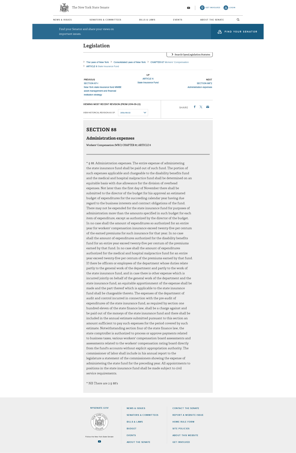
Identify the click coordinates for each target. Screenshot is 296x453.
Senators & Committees (105, 20)
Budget (131, 429)
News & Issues (62, 20)
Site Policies (181, 429)
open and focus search (238, 20)
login (232, 8)
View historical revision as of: (99, 113)
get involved (213, 8)
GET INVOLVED (181, 442)
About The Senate (212, 20)
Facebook (194, 107)
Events (177, 20)
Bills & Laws (147, 20)
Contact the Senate (186, 408)
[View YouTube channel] (188, 7)
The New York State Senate (90, 7)
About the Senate (138, 442)
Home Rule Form (184, 422)
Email (207, 107)
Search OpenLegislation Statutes (192, 54)
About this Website (185, 435)
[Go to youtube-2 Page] (99, 441)
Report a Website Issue (188, 415)
